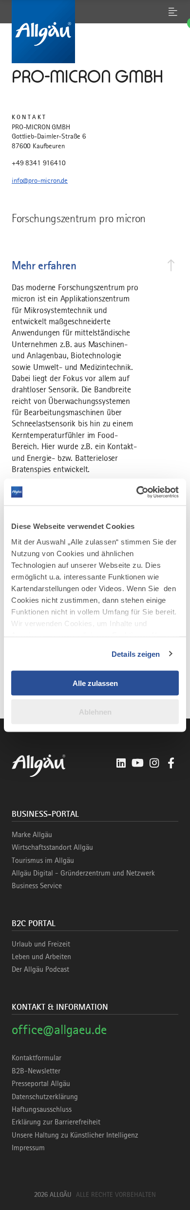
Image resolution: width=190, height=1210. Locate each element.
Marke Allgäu (32, 834)
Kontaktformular (36, 1057)
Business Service (37, 885)
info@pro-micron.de (40, 180)
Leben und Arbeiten (41, 956)
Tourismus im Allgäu (43, 860)
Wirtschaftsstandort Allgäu (52, 847)
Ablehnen (95, 711)
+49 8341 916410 (39, 163)
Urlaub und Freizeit (41, 944)
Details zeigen (136, 653)
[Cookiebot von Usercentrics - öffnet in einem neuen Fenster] (137, 492)
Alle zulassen (95, 683)
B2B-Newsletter (36, 1071)
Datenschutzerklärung (45, 1096)
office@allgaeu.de (59, 1029)
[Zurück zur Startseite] (95, 31)
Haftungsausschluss (42, 1109)
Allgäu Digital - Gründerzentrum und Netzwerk (83, 873)
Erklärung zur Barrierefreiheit (56, 1122)
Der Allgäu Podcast (40, 969)
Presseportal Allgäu (41, 1083)
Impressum (28, 1147)
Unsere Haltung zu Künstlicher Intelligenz (75, 1135)
